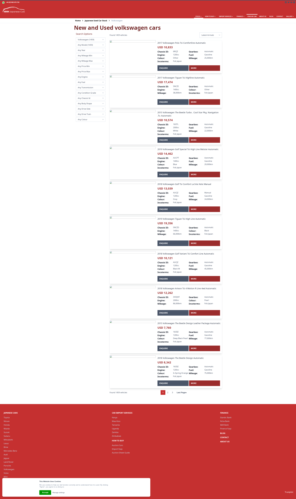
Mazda (7, 428)
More (193, 68)
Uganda (115, 428)
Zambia (115, 432)
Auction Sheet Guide (121, 452)
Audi (6, 454)
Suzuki (6, 432)
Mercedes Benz (10, 451)
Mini (6, 476)
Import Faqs (117, 449)
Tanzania (116, 425)
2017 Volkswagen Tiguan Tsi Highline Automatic (181, 77)
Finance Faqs (225, 428)
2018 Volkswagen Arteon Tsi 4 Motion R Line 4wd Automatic (186, 288)
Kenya (114, 417)
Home (78, 20)
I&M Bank (224, 425)
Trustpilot (289, 492)
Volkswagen (9, 469)
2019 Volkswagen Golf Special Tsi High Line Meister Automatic (188, 149)
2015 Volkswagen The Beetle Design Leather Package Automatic (188, 323)
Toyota (7, 417)
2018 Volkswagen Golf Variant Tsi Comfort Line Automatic (185, 253)
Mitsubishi (8, 439)
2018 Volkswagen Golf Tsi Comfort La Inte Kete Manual (184, 184)
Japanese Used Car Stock (96, 20)
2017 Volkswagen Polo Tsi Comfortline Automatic (181, 42)
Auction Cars (117, 445)
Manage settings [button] (58, 492)
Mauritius (116, 421)
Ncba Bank (225, 421)
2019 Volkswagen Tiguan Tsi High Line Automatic (181, 218)
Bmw (6, 447)
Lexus (6, 443)
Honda (7, 425)
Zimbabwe (116, 436)
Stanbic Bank (225, 417)
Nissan (7, 421)
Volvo (6, 473)
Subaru (7, 436)
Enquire (163, 68)
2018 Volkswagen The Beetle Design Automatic (180, 358)
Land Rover (9, 462)
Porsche (7, 465)
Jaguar (6, 458)
